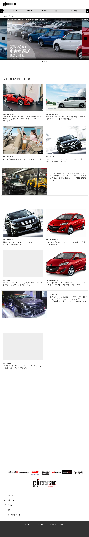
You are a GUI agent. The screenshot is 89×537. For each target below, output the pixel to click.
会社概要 (7, 510)
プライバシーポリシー (12, 505)
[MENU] (84, 4)
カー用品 (74, 11)
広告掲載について (10, 500)
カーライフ (59, 11)
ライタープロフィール (12, 515)
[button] (87, 10)
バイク (14, 11)
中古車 (29, 11)
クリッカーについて (11, 495)
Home (44, 11)
